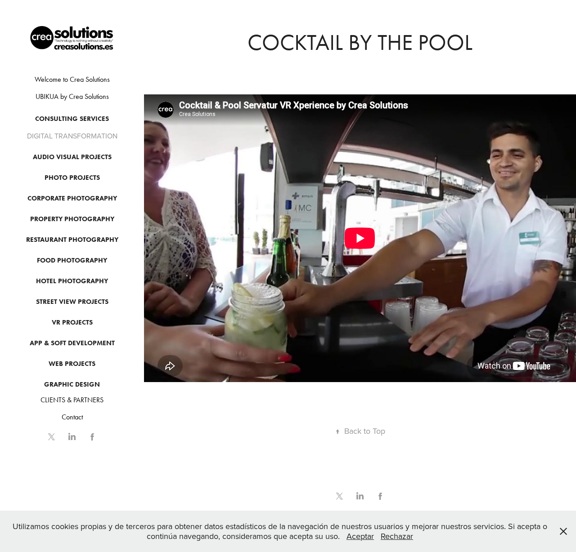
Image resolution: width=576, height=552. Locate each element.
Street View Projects (72, 302)
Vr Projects (72, 322)
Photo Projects (72, 178)
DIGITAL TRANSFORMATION (72, 136)
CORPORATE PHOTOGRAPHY (72, 198)
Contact (72, 417)
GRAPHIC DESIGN (72, 384)
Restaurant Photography (72, 240)
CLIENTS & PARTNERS (72, 400)
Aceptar (360, 536)
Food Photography (72, 260)
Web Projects (72, 364)
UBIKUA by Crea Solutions (72, 96)
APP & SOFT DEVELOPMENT (72, 343)
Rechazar (397, 536)
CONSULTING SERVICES (72, 119)
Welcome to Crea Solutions (72, 79)
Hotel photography (72, 281)
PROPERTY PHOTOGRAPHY (72, 219)
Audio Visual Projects (72, 157)
